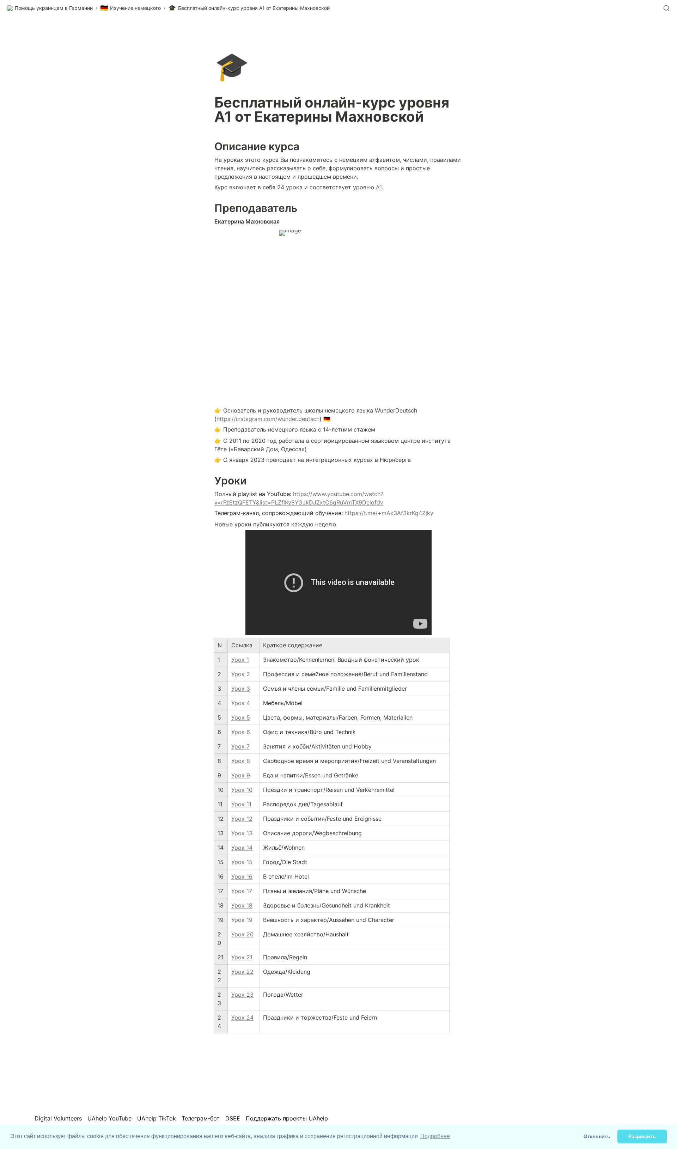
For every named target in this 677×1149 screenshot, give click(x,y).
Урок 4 (240, 703)
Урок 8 (240, 760)
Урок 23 (242, 994)
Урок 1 (240, 659)
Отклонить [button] (597, 1136)
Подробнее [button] (435, 1136)
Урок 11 (241, 804)
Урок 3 (240, 688)
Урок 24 (242, 1017)
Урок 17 (241, 890)
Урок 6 (240, 731)
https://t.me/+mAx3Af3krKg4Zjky (388, 513)
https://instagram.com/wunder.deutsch (267, 418)
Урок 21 (241, 957)
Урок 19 (241, 919)
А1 (379, 187)
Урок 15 (241, 862)
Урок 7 (240, 746)
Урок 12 (241, 818)
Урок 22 (242, 971)
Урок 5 (240, 717)
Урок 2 (240, 674)
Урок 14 (241, 847)
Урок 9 (240, 775)
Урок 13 (241, 833)
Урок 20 (242, 934)
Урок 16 (241, 876)
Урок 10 (241, 789)
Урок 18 (241, 905)
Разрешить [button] (642, 1136)
